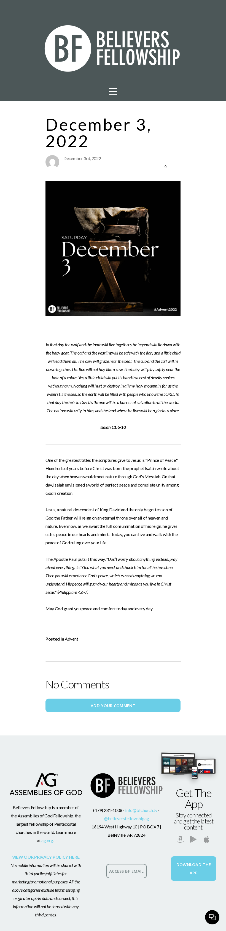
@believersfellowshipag (126, 818)
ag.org (47, 840)
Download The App (193, 868)
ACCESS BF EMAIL (126, 871)
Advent (71, 638)
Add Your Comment (113, 705)
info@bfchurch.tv (141, 810)
